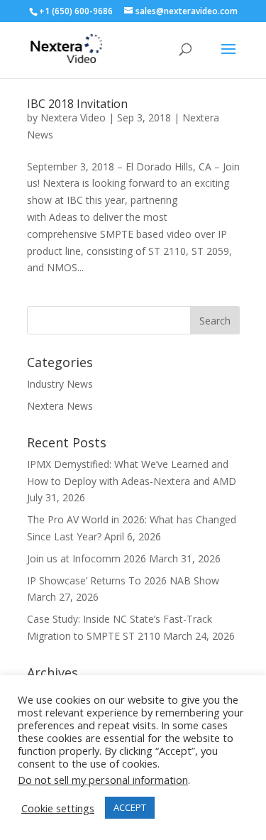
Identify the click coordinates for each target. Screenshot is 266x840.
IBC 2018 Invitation (77, 103)
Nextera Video (73, 117)
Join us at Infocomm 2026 (86, 558)
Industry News (60, 384)
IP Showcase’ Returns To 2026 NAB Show (123, 580)
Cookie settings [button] (57, 808)
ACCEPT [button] (129, 807)
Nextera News (60, 406)
